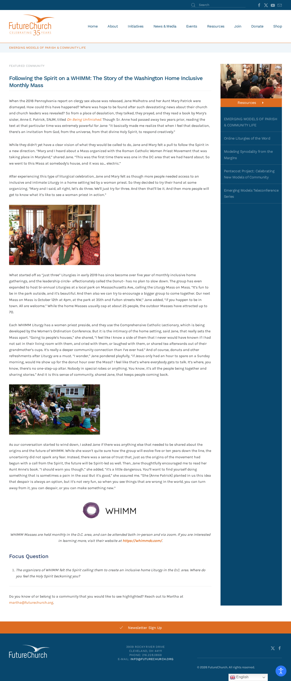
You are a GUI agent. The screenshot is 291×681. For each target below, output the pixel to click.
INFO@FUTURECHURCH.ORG (151, 659)
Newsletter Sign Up (145, 628)
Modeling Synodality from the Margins (248, 154)
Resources (247, 102)
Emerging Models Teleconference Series (251, 193)
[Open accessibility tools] (281, 671)
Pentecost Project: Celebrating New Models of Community (249, 174)
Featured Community (26, 66)
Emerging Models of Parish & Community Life (47, 47)
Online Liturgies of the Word (247, 138)
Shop (277, 26)
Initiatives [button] (135, 26)
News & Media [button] (164, 26)
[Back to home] (32, 26)
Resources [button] (215, 26)
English (241, 677)
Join (237, 26)
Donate (257, 26)
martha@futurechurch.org (31, 602)
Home (93, 26)
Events (191, 26)
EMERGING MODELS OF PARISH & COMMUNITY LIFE (250, 122)
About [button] (113, 26)
